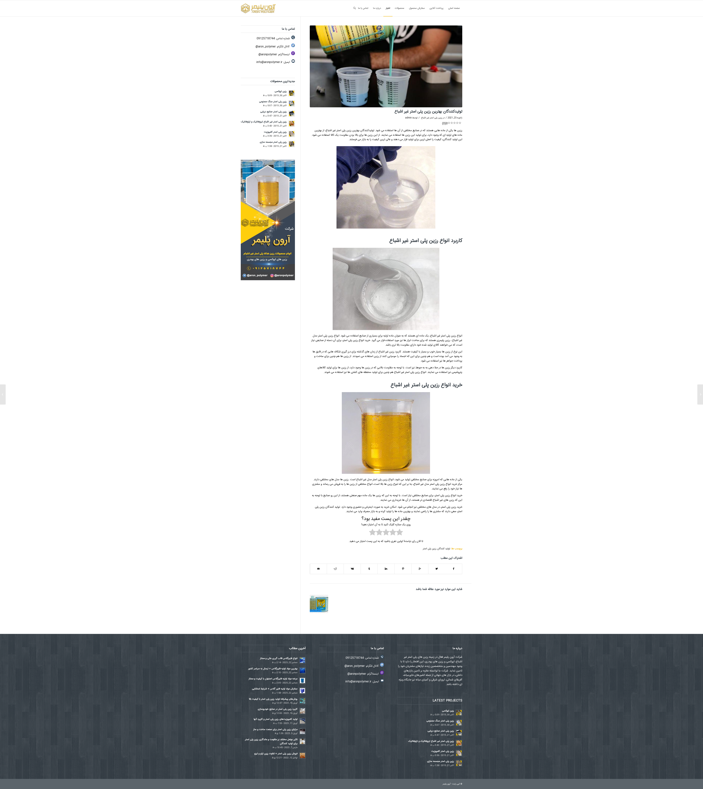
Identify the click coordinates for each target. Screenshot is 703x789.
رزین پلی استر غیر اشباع (431, 118)
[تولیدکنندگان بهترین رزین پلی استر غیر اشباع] (386, 66)
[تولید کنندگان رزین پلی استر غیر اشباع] (319, 604)
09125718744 (266, 38)
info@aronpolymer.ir (269, 62)
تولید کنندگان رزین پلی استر (436, 549)
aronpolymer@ (267, 54)
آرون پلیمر (447, 784)
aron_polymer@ (266, 46)
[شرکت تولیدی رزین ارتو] (700, 394)
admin (408, 118)
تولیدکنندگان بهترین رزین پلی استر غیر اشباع (428, 111)
